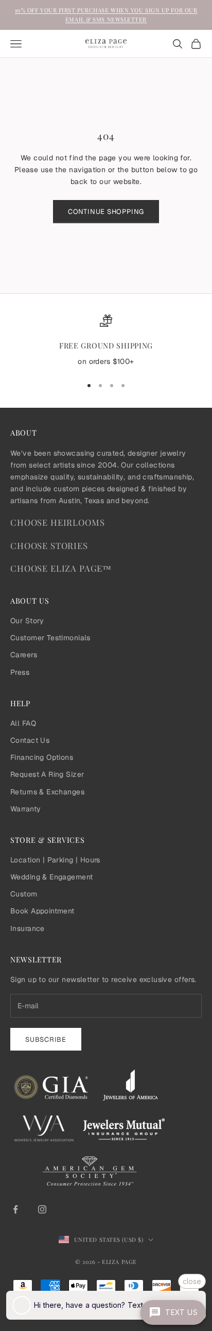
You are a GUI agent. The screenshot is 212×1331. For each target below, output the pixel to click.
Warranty (25, 808)
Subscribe (45, 1039)
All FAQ (23, 723)
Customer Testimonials (50, 637)
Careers (23, 654)
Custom (24, 894)
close (192, 1281)
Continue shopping (106, 211)
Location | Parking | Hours (55, 859)
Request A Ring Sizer (47, 774)
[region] (106, 341)
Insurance (27, 928)
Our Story (27, 620)
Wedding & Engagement (51, 876)
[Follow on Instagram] (42, 1209)
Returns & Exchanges (47, 791)
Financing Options (41, 757)
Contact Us (29, 740)
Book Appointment (42, 911)
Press (19, 672)
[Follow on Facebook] (15, 1209)
